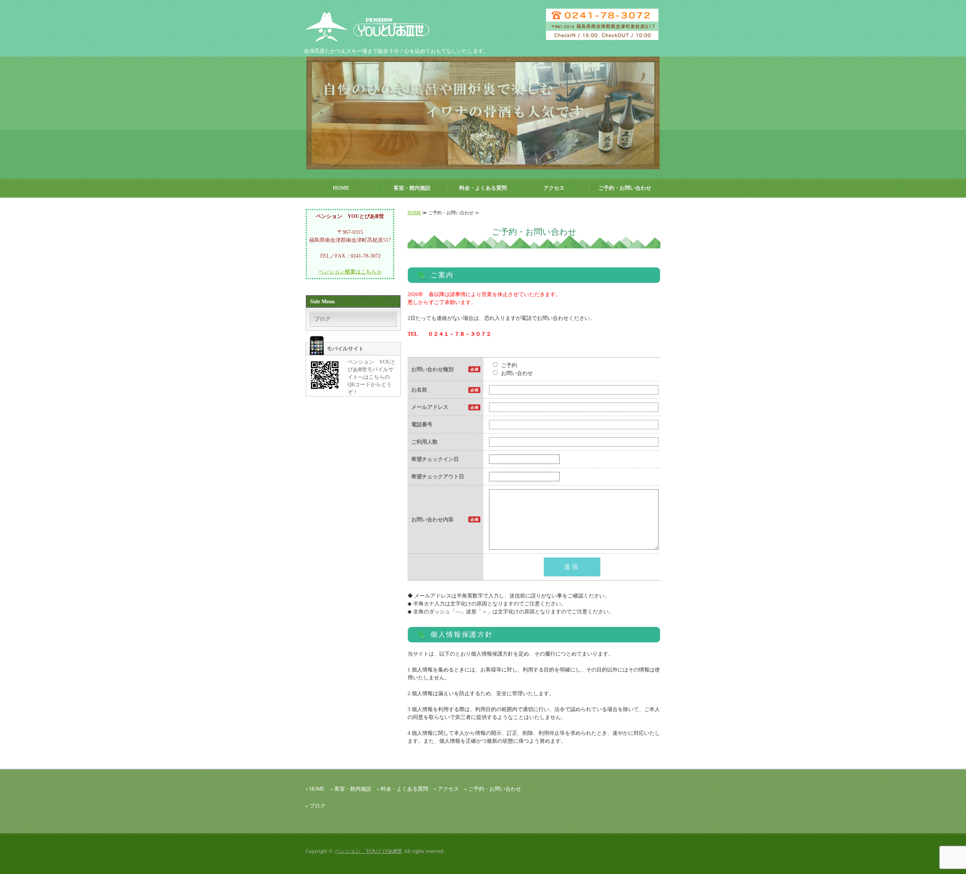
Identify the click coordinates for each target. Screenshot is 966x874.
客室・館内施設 (412, 188)
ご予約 (508, 365)
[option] (483, 113)
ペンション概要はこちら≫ (350, 272)
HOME (341, 188)
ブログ (322, 319)
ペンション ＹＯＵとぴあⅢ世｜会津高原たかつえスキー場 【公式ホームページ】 (375, 26)
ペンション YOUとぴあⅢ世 (368, 851)
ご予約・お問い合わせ (624, 188)
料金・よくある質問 (483, 188)
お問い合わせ (516, 373)
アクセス (554, 188)
